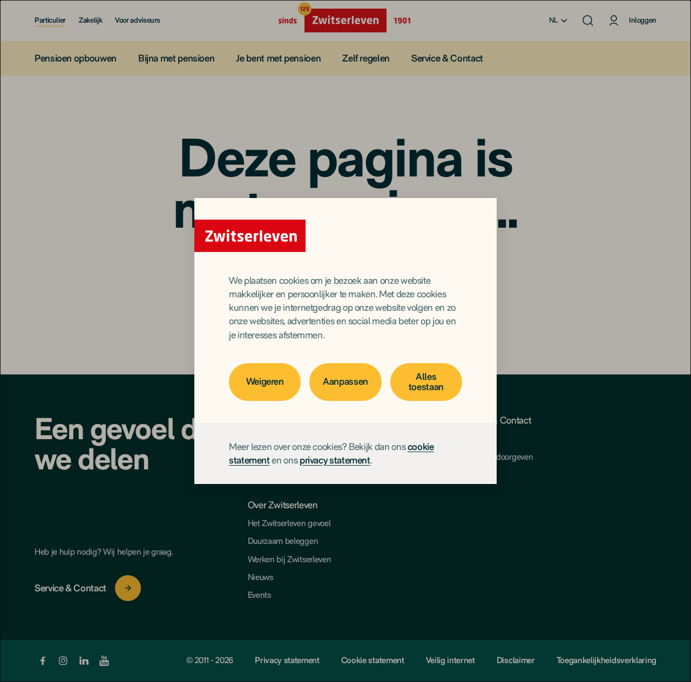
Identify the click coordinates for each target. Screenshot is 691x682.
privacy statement (335, 460)
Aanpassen (345, 381)
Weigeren (265, 381)
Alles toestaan (426, 381)
